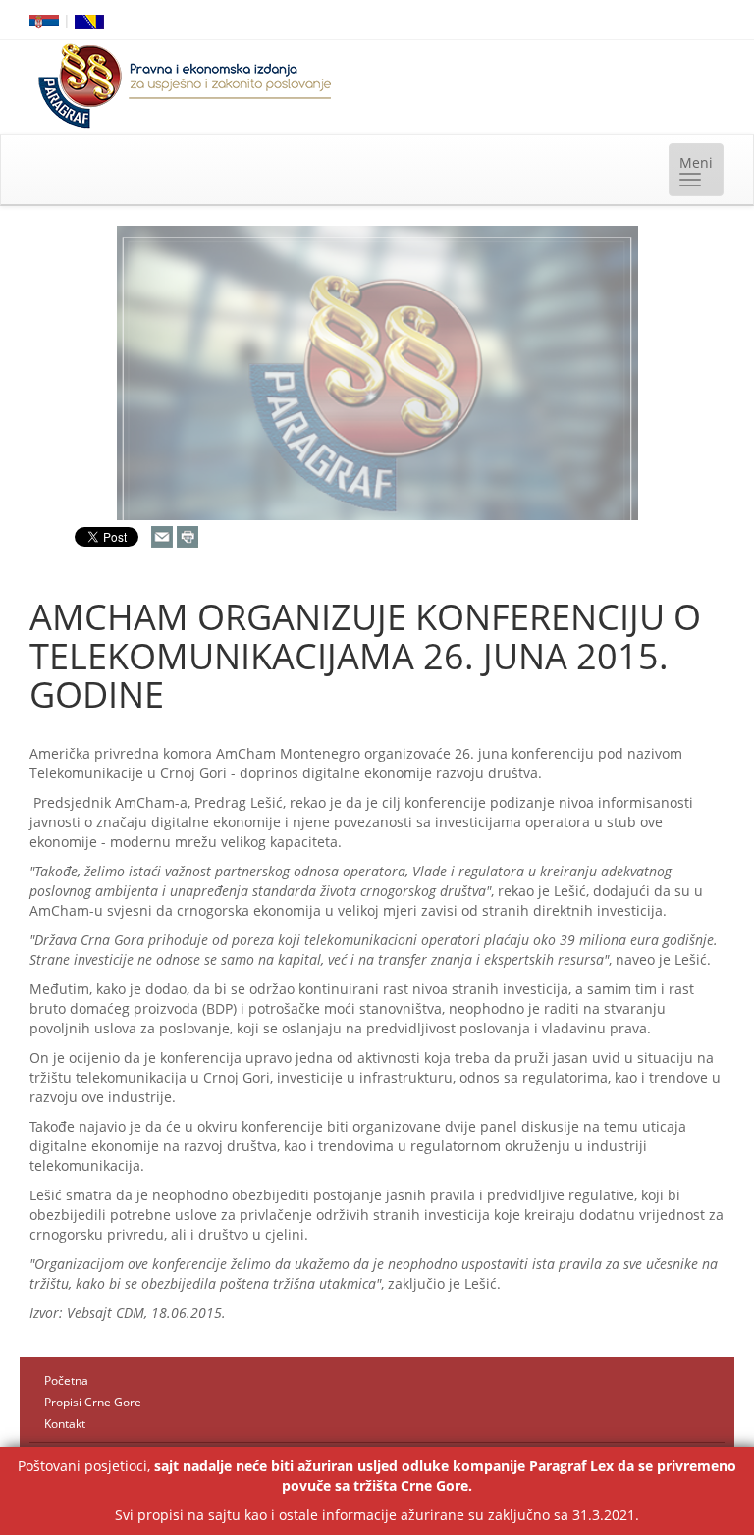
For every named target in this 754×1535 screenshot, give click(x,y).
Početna (66, 1380)
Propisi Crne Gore (92, 1402)
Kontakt (64, 1423)
